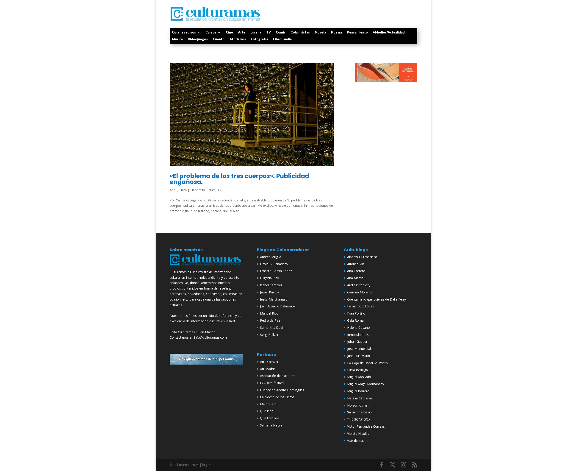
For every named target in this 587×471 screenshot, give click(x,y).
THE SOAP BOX (358, 419)
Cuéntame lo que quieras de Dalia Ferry (376, 299)
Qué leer (266, 411)
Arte (241, 32)
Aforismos (238, 39)
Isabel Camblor (271, 285)
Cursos (210, 32)
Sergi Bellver (269, 334)
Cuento (218, 39)
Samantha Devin (272, 327)
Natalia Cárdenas (360, 398)
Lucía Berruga (357, 370)
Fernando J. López (360, 306)
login (206, 465)
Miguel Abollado (359, 377)
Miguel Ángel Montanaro (365, 384)
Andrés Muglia (270, 257)
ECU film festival (272, 383)
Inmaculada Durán (360, 334)
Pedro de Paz (270, 320)
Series (211, 190)
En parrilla (197, 190)
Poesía (336, 32)
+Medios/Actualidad (389, 32)
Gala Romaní (356, 320)
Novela (320, 32)
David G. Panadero (274, 264)
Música (177, 39)
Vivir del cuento (358, 440)
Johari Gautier (357, 341)
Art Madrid (268, 369)
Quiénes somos (184, 32)
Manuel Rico (269, 313)
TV (268, 32)
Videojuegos (198, 39)
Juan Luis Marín (358, 356)
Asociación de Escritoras (278, 375)
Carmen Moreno (359, 292)
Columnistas (300, 32)
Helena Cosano (358, 327)
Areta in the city (358, 285)
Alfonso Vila (356, 264)
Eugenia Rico (269, 278)
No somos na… (358, 405)
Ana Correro (356, 271)
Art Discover (269, 362)
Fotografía (259, 39)
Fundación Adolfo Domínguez (282, 390)
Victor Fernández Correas (366, 426)
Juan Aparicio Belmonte (277, 306)
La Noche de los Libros (277, 397)
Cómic (280, 32)
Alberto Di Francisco (362, 257)
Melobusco (268, 404)
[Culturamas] (206, 266)
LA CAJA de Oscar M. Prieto (367, 363)
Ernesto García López (276, 271)
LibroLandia (282, 39)
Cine (229, 32)
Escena (255, 32)
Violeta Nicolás (358, 433)
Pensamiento (357, 32)
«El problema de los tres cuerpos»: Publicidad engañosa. (239, 179)
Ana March (355, 278)
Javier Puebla (269, 292)
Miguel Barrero (358, 391)
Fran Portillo (356, 313)
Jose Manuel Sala (360, 348)
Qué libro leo (269, 418)
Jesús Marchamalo (274, 299)
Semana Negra (271, 425)
